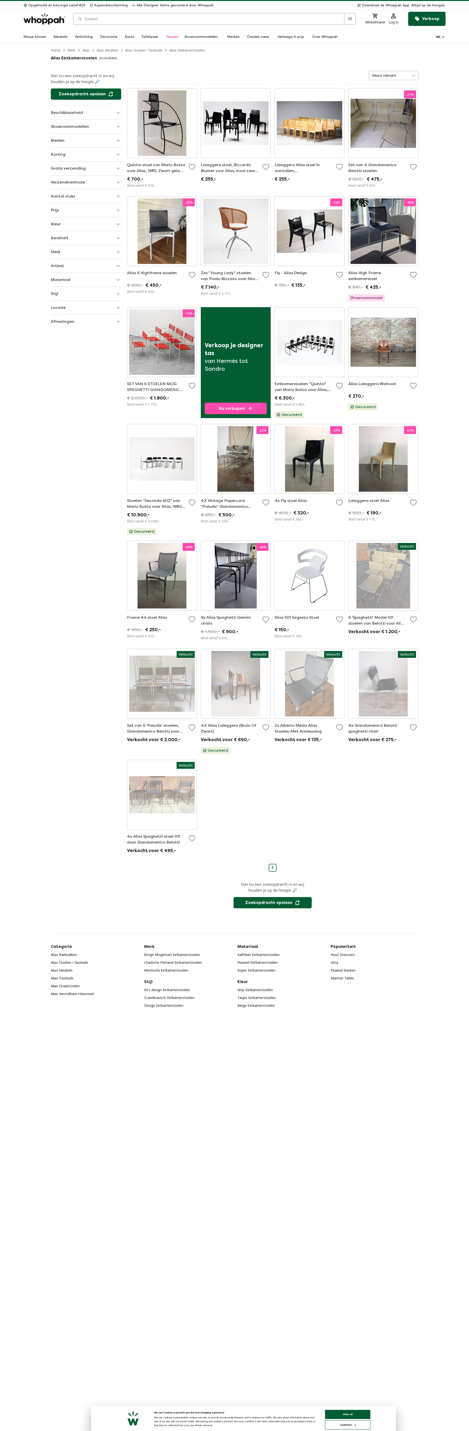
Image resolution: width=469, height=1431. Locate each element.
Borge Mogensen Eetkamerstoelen (172, 954)
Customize (346, 1424)
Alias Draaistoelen (65, 986)
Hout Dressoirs (343, 954)
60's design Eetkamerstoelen (167, 989)
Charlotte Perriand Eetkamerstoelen (173, 962)
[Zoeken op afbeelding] (349, 18)
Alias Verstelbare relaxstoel (72, 993)
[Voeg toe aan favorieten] (192, 167)
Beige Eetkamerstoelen (256, 1005)
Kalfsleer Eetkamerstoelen (258, 954)
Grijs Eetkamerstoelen (255, 989)
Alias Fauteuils (62, 978)
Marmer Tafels (342, 978)
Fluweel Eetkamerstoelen (257, 962)
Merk (71, 50)
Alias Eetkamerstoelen (187, 50)
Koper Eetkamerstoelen (256, 970)
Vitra (334, 962)
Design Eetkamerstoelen (163, 1005)
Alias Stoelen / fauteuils (143, 50)
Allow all (348, 1414)
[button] (332, 5)
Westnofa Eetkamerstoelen (166, 970)
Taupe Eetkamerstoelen (256, 997)
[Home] (44, 18)
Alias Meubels (107, 50)
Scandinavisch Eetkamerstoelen (169, 997)
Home (56, 50)
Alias (86, 50)
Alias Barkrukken (64, 954)
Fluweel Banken (343, 970)
